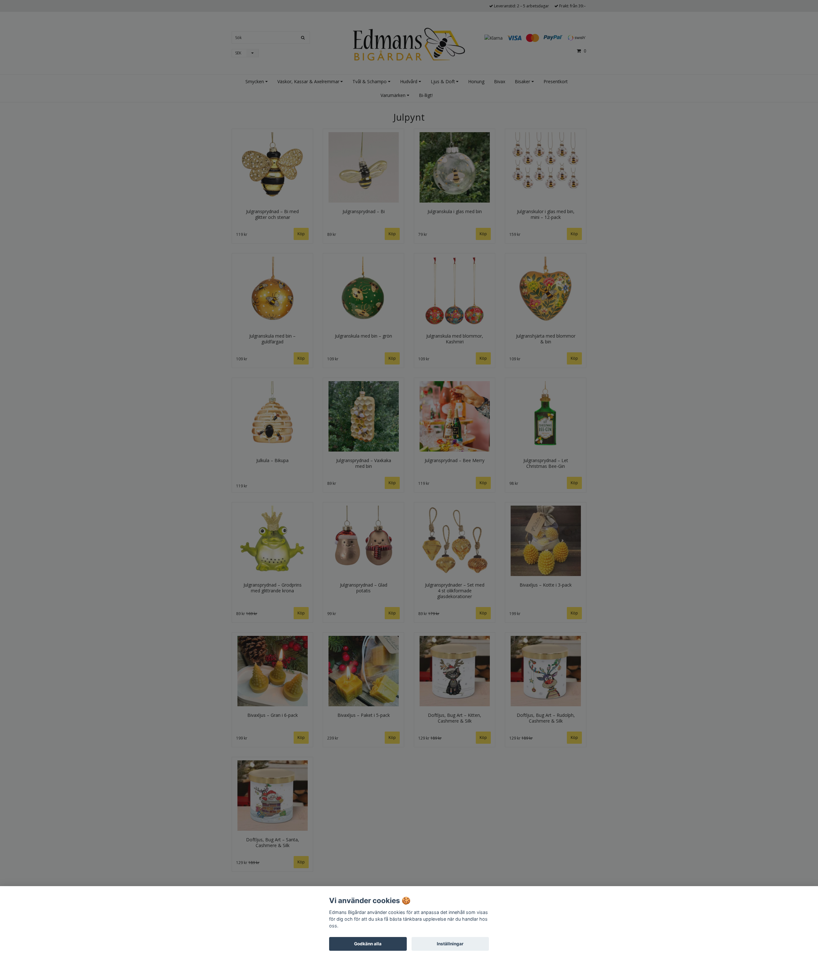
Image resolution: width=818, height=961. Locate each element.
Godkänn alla (368, 943)
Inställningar (450, 943)
